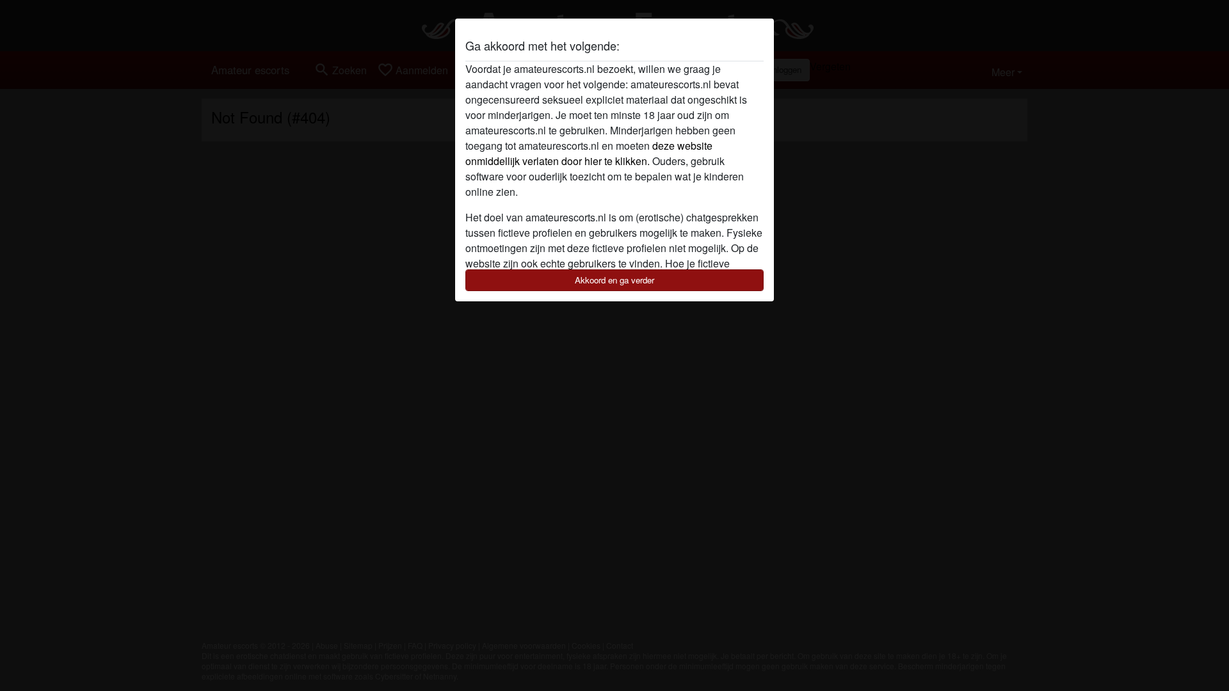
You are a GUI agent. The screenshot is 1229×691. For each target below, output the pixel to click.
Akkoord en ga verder (614, 280)
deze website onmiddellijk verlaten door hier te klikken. (588, 153)
